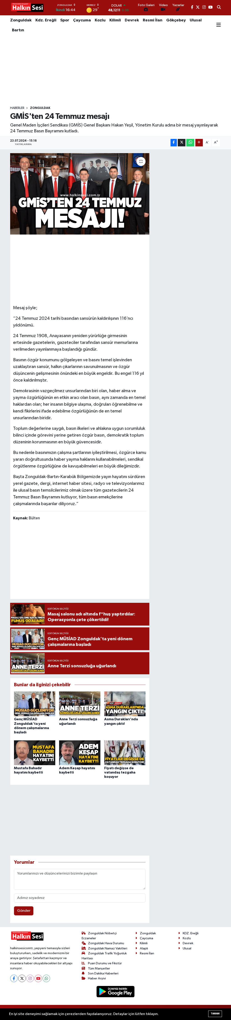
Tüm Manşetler (99, 968)
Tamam (215, 1013)
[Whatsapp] (46, 978)
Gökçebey (176, 20)
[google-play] (116, 991)
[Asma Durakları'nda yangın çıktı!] (125, 704)
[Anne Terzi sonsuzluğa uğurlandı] (79, 704)
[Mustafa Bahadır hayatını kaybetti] (34, 753)
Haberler (17, 108)
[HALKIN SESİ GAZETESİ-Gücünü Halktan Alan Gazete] (27, 7)
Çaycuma (82, 20)
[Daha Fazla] (199, 142)
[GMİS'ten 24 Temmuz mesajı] (79, 194)
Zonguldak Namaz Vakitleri (107, 948)
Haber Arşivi (97, 978)
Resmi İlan (152, 20)
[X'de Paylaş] (181, 142)
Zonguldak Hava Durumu (106, 943)
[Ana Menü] (218, 25)
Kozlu (100, 20)
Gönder (23, 911)
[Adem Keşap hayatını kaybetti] (79, 753)
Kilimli (115, 20)
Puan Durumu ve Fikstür (105, 963)
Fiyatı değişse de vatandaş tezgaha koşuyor (119, 772)
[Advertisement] (115, 70)
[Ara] (219, 8)
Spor (64, 20)
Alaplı (144, 948)
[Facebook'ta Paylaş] (174, 142)
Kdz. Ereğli (45, 20)
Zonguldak (21, 20)
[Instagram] (30, 978)
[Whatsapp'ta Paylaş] (190, 142)
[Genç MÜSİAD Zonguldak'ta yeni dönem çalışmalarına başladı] (34, 704)
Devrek (132, 20)
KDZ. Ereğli (191, 933)
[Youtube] (38, 978)
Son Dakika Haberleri (103, 973)
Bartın (18, 30)
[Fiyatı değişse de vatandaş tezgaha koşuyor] (125, 753)
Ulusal (196, 20)
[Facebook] (14, 978)
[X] (22, 978)
